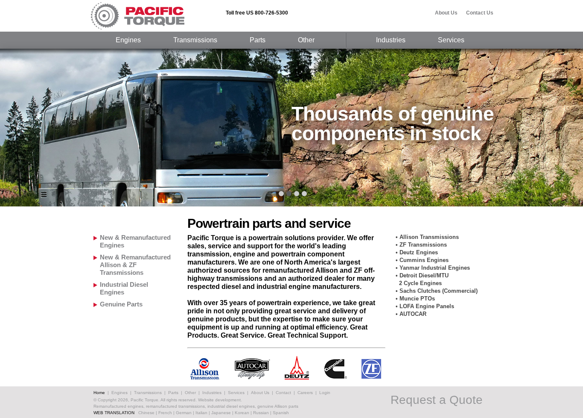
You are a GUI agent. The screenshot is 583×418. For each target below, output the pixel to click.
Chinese (146, 412)
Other (306, 40)
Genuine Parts (121, 304)
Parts (257, 40)
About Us (446, 13)
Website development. (220, 399)
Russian (261, 412)
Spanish (281, 412)
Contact (283, 392)
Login (324, 392)
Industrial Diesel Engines (124, 288)
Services (451, 40)
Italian (201, 412)
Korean (242, 412)
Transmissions (195, 40)
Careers (305, 392)
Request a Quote (437, 400)
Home (99, 392)
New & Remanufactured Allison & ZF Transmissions (135, 264)
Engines (128, 40)
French (165, 412)
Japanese (221, 412)
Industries (390, 40)
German (184, 412)
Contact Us (479, 13)
